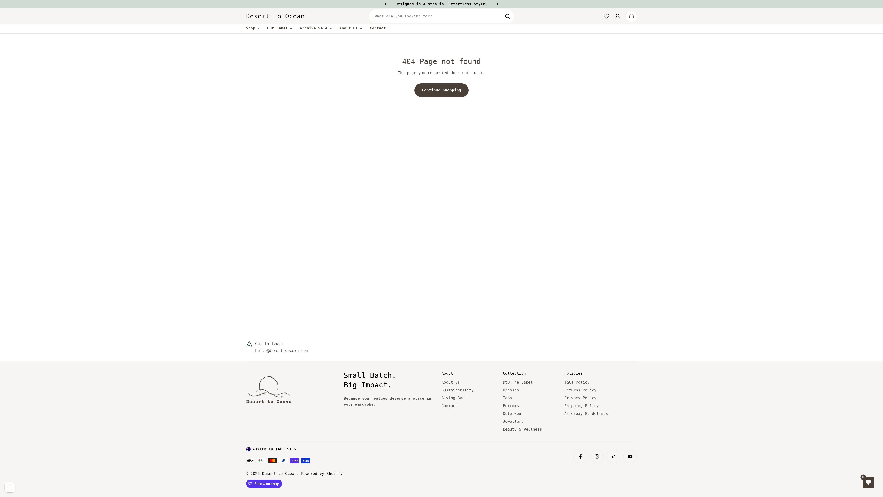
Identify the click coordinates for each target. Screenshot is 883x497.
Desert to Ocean (275, 16)
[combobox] (441, 16)
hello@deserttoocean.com (281, 350)
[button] (385, 4)
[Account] (617, 16)
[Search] (507, 16)
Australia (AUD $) (272, 449)
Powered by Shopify (322, 473)
